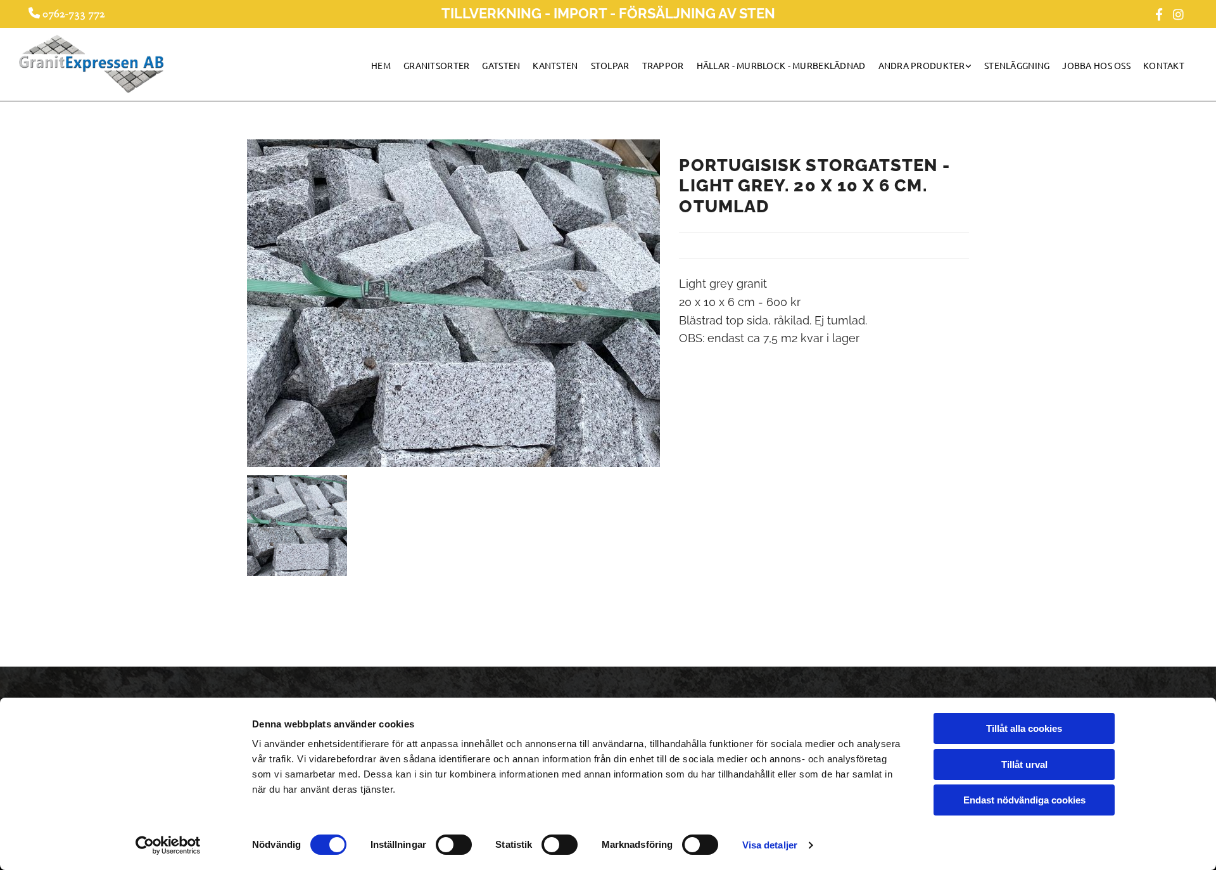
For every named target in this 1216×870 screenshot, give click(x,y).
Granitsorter (436, 65)
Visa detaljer (769, 845)
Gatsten (501, 65)
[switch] (454, 845)
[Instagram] (1178, 13)
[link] (931, 69)
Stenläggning (1016, 65)
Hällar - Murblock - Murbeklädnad (781, 65)
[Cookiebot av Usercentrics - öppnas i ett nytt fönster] (168, 845)
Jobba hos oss (1096, 65)
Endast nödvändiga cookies (1024, 800)
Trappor (663, 65)
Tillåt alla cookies (1024, 728)
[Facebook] (1159, 13)
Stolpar (610, 65)
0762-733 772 (69, 14)
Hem (381, 65)
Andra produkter (921, 65)
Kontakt (1163, 65)
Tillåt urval (1024, 764)
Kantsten (555, 65)
